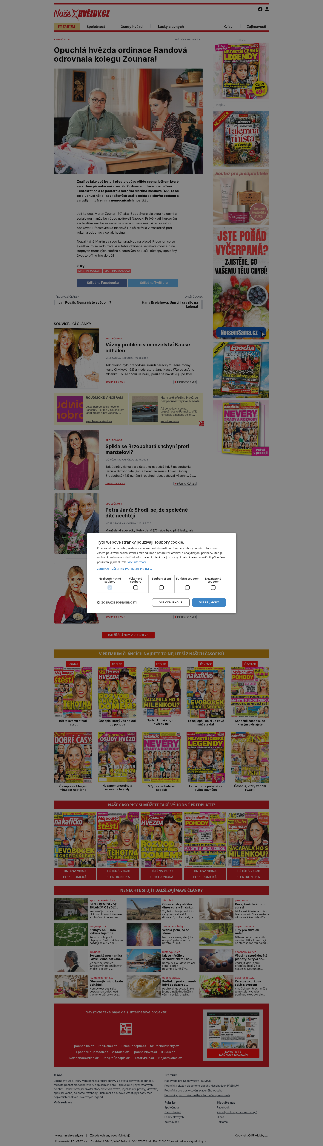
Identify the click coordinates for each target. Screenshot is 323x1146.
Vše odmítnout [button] (170, 602)
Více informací (136, 562)
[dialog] (161, 573)
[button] (161, 568)
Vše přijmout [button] (209, 602)
